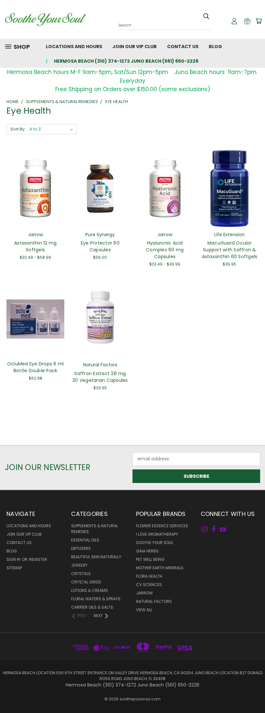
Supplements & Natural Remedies (94, 528)
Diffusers (81, 548)
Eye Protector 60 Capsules (100, 246)
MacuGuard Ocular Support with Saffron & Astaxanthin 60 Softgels (230, 250)
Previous (255, 693)
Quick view (35, 181)
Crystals (81, 573)
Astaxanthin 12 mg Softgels (35, 246)
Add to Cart (100, 193)
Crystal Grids (86, 582)
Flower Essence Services (162, 526)
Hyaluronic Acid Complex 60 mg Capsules (165, 250)
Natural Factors (154, 601)
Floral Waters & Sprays (96, 599)
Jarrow (144, 593)
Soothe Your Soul (154, 542)
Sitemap (14, 568)
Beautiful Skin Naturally (96, 557)
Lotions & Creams (89, 590)
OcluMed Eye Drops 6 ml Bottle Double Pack (35, 367)
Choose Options (35, 193)
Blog (215, 46)
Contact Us (182, 46)
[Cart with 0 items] (258, 21)
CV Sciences (149, 584)
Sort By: (18, 129)
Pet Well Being (150, 559)
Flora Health (149, 576)
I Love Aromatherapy (157, 534)
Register (38, 559)
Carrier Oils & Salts (92, 607)
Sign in (13, 559)
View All (144, 610)
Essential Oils (85, 540)
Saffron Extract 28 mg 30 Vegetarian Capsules (100, 376)
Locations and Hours (74, 46)
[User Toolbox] (234, 21)
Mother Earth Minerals (160, 568)
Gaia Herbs (147, 551)
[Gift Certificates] (247, 21)
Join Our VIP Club (134, 46)
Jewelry (79, 565)
